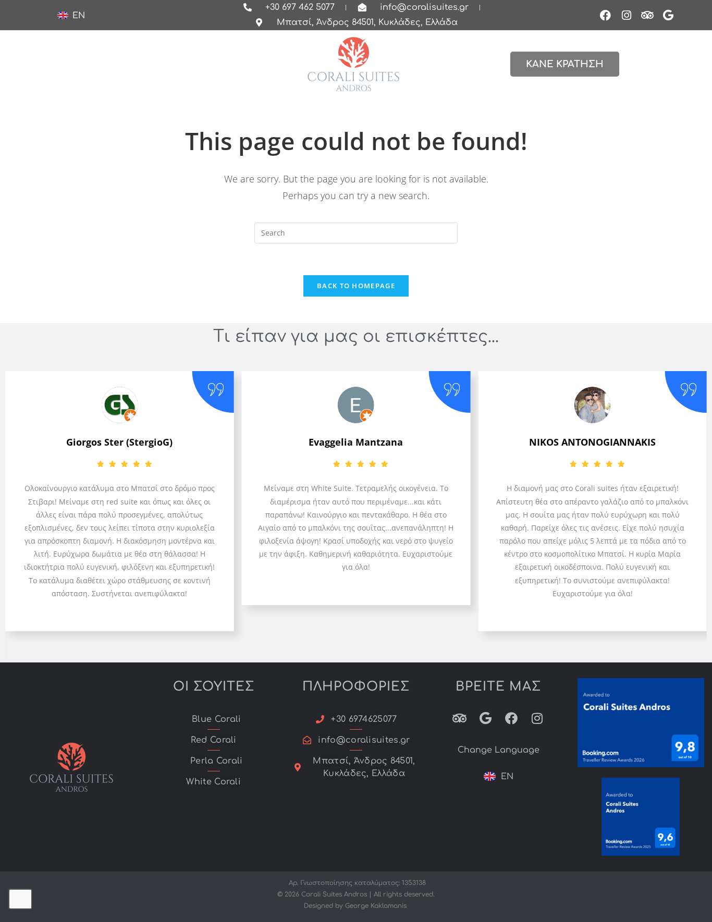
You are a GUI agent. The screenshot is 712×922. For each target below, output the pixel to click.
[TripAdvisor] (647, 15)
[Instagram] (626, 15)
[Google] (668, 15)
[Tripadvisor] (459, 718)
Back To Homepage (356, 285)
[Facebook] (605, 15)
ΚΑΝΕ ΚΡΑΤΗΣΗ (565, 64)
